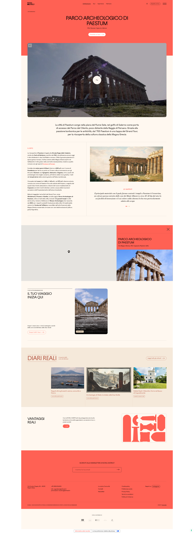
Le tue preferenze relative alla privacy (103, 531)
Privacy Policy (126, 491)
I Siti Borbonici (87, 4)
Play (97, 80)
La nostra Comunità (104, 486)
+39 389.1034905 (56, 486)
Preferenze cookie (127, 489)
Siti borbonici (31, 11)
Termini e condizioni (127, 494)
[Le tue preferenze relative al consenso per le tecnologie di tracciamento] (191, 530)
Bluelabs (164, 505)
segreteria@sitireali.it (60, 489)
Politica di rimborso (127, 497)
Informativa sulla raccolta (82, 531)
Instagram (156, 486)
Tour (94, 4)
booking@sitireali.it (64, 490)
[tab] (126, 206)
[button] (69, 251)
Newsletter (101, 491)
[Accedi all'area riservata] (147, 4)
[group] (145, 257)
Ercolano (46, 164)
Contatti (100, 489)
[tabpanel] (127, 197)
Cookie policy (126, 486)
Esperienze (101, 4)
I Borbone (108, 4)
